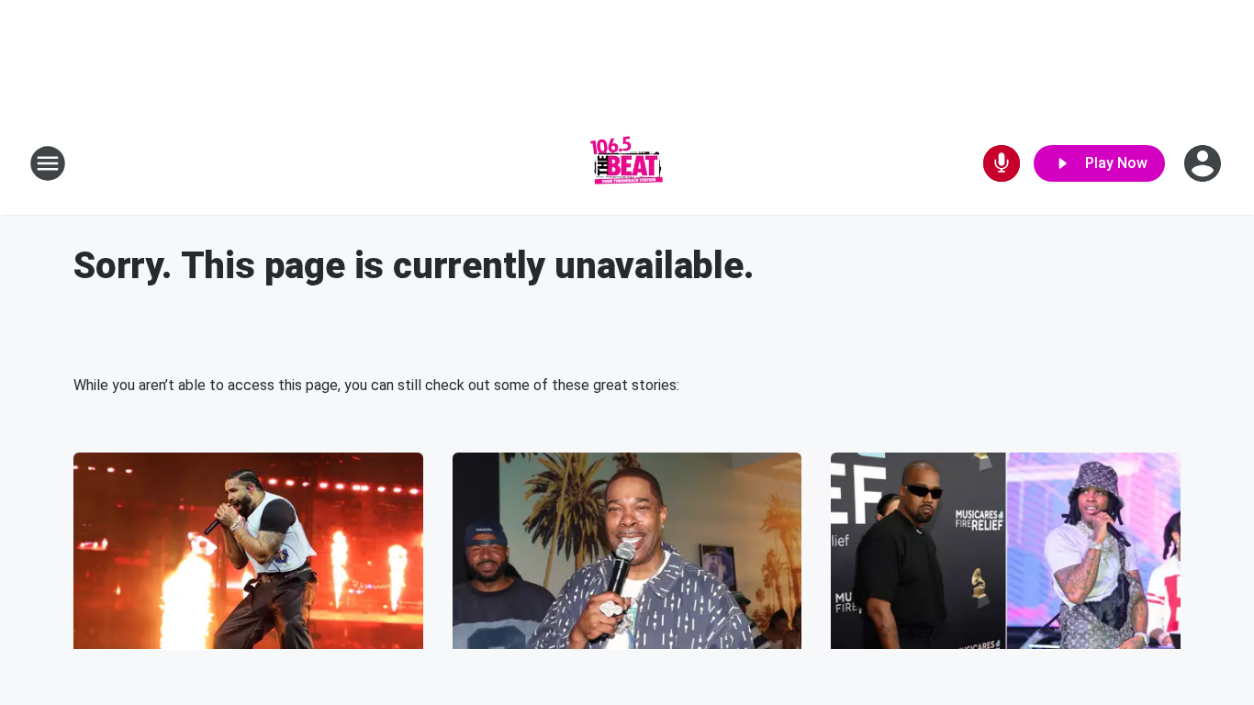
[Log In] (1204, 163)
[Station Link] (627, 163)
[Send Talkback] (1001, 163)
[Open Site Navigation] (47, 163)
